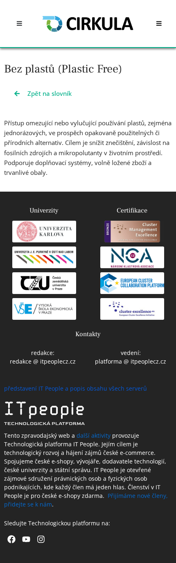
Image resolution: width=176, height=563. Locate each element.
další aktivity (94, 435)
